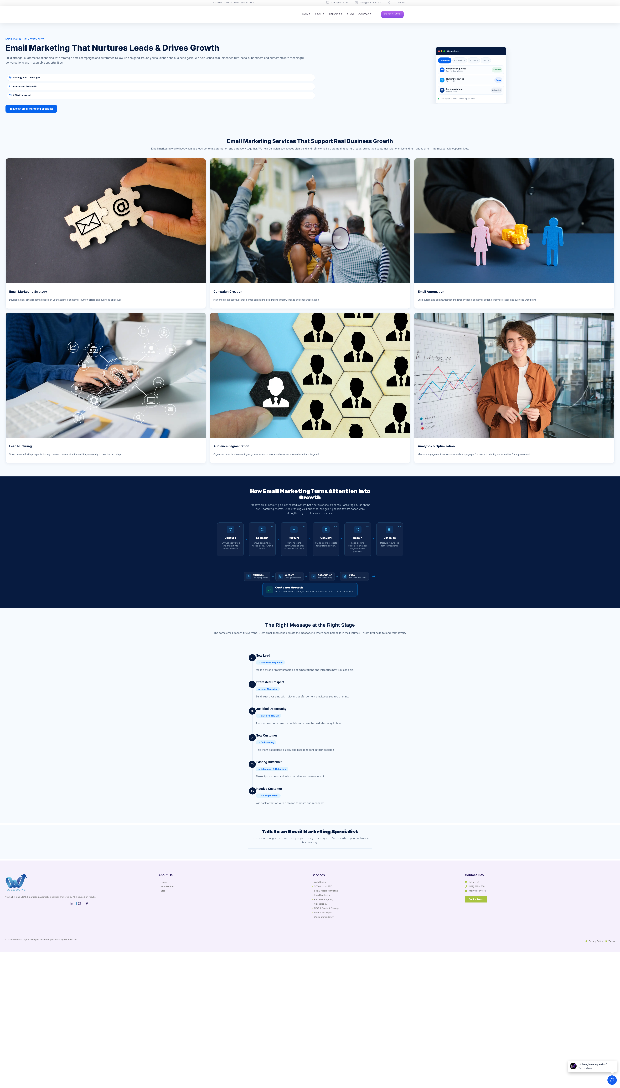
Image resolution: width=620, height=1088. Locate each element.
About (319, 14)
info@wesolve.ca (370, 2)
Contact (365, 14)
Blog (350, 14)
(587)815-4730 (340, 2)
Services (335, 14)
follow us (399, 2)
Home (306, 14)
